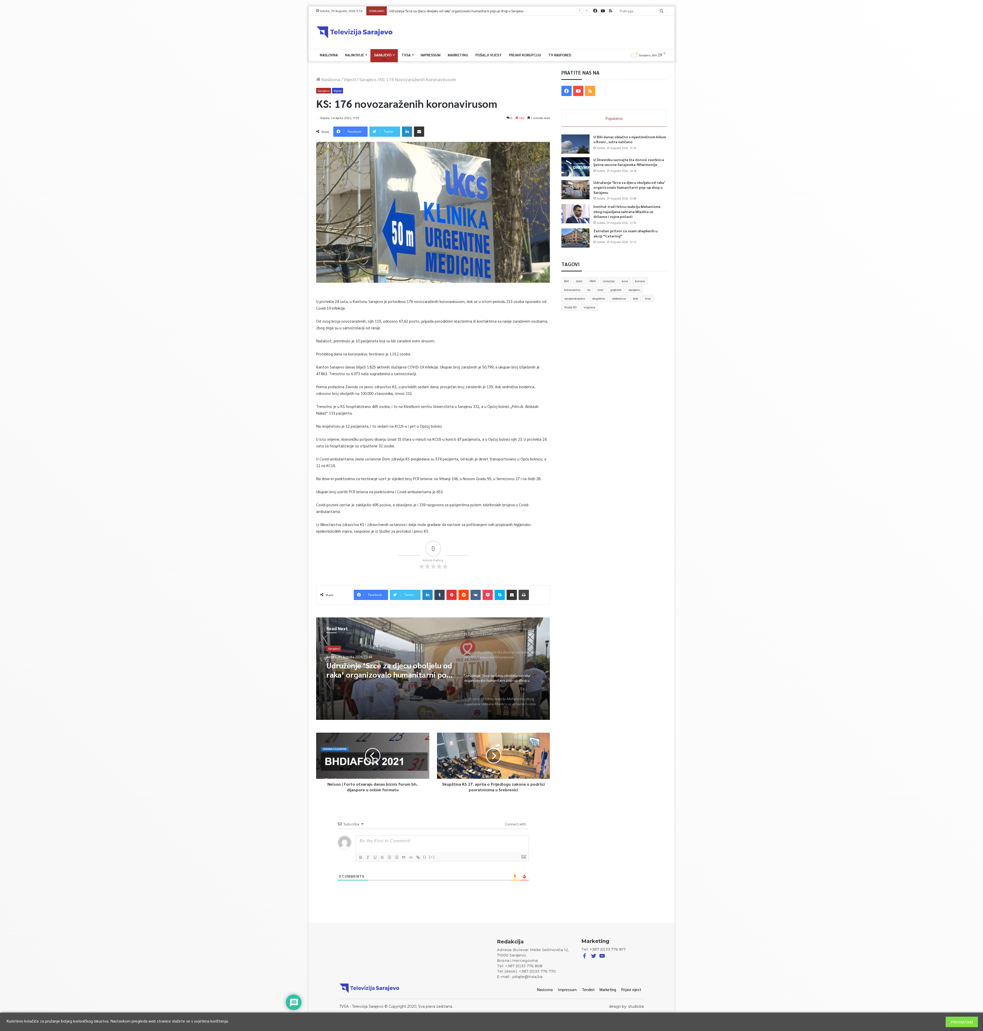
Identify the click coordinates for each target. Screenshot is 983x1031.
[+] (432, 857)
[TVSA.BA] (354, 32)
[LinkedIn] (407, 132)
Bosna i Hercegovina (342, 648)
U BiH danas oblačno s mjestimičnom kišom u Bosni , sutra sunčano (389, 670)
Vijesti (350, 79)
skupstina (598, 298)
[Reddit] (463, 595)
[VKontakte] (476, 595)
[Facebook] (595, 10)
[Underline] (375, 857)
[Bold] (360, 857)
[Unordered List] (396, 857)
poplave (616, 290)
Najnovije (354, 54)
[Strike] (382, 857)
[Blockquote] (403, 857)
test (635, 298)
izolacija (609, 281)
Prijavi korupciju (525, 54)
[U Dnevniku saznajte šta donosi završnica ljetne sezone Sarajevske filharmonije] (575, 166)
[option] (433, 668)
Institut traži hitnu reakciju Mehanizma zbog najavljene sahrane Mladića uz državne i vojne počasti (626, 211)
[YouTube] (603, 10)
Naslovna (329, 54)
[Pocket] (488, 595)
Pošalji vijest (488, 54)
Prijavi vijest (631, 989)
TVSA (406, 54)
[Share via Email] (419, 132)
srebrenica (619, 298)
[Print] (524, 595)
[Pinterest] (451, 595)
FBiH (593, 281)
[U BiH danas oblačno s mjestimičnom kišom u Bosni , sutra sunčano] (575, 144)
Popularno (614, 118)
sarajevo (634, 290)
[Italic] (367, 857)
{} (424, 857)
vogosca (589, 307)
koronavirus (572, 290)
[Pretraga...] (661, 10)
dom (579, 281)
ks (588, 290)
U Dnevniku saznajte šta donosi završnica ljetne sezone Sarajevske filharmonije (628, 162)
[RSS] (610, 10)
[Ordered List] (389, 857)
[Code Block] (410, 857)
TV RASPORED (559, 54)
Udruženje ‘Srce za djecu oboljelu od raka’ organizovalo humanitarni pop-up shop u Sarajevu (629, 187)
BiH (566, 281)
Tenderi (588, 989)
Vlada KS (570, 307)
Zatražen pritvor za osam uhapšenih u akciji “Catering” (425, 11)
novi (600, 290)
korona (640, 281)
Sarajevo (382, 54)
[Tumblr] (439, 595)
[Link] (418, 857)
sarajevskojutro (574, 298)
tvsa (648, 298)
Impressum (431, 54)
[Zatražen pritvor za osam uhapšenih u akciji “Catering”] (575, 238)
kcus (625, 281)
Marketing (458, 54)
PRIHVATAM (962, 1022)
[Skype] (500, 595)
